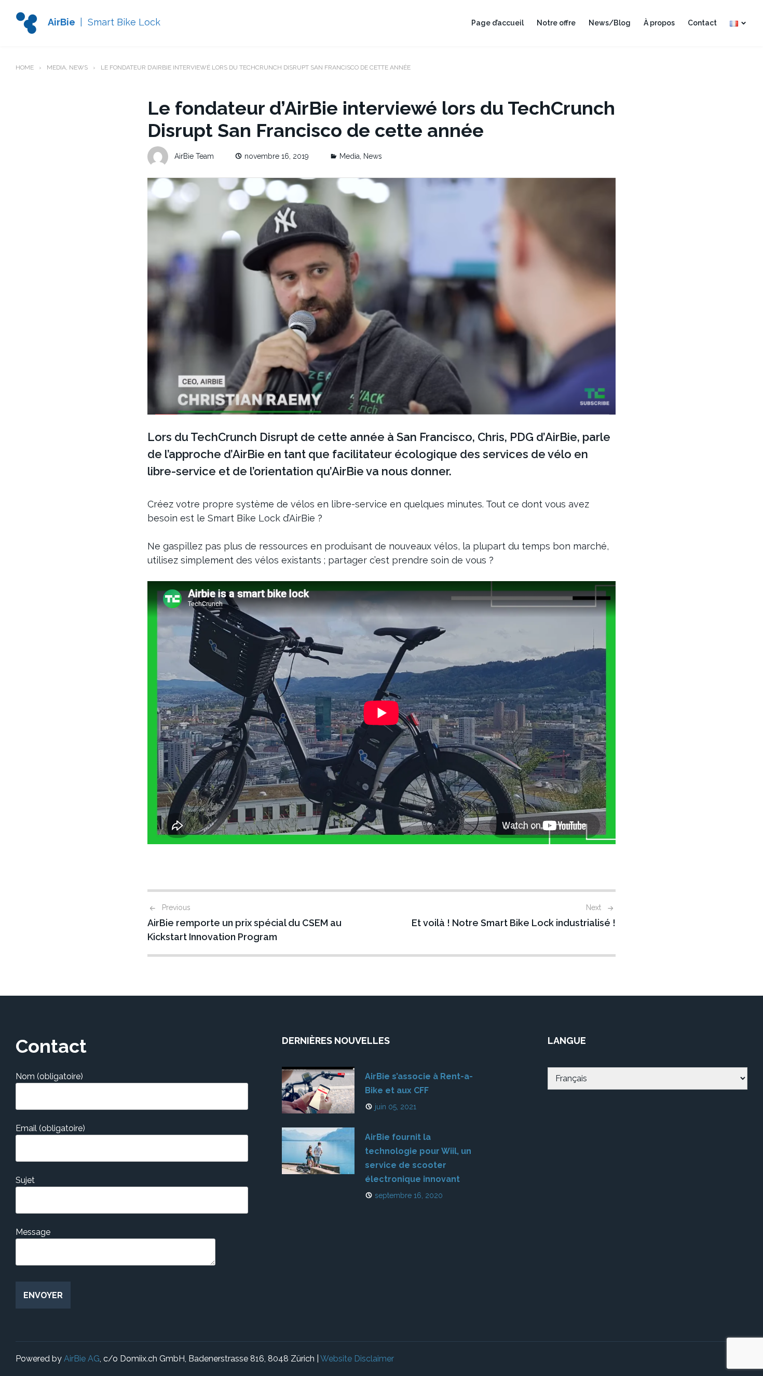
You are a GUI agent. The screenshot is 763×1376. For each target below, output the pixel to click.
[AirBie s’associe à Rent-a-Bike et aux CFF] (318, 1090)
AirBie (61, 22)
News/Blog (610, 23)
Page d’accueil (497, 23)
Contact (702, 23)
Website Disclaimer (357, 1359)
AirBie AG (82, 1359)
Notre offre (556, 23)
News (78, 67)
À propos (659, 23)
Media (56, 67)
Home (25, 67)
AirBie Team (194, 156)
